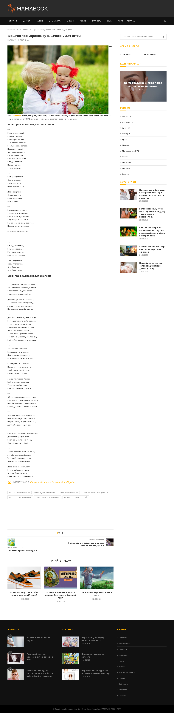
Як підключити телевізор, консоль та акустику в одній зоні (152, 249)
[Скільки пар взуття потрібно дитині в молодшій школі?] (24, 578)
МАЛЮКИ (40, 21)
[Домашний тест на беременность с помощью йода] (15, 658)
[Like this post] (59, 533)
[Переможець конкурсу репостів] (70, 658)
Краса (124, 139)
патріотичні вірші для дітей (75, 497)
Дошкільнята (127, 122)
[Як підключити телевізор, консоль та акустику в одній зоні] (128, 250)
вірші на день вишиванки (44, 493)
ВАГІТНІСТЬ (96, 21)
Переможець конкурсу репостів (92, 655)
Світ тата (126, 168)
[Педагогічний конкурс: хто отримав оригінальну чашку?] (70, 674)
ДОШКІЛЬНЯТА (55, 21)
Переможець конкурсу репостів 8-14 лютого (92, 639)
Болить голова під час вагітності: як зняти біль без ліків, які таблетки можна (41, 673)
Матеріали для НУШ (130, 151)
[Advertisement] (114, 8)
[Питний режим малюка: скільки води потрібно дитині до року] (128, 267)
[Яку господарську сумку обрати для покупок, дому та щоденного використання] (128, 213)
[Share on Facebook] (62, 533)
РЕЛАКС (83, 21)
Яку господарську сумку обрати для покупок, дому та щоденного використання (152, 213)
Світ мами (126, 162)
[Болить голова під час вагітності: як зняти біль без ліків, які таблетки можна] (15, 674)
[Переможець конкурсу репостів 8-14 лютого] (70, 642)
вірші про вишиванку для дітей (95, 493)
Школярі (24, 29)
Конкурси (126, 133)
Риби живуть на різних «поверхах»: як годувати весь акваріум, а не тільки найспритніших (152, 232)
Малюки (125, 145)
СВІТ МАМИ (12, 21)
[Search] (165, 21)
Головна (11, 29)
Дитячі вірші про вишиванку (48, 497)
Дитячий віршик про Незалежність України (52, 482)
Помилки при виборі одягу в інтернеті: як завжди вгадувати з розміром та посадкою (152, 194)
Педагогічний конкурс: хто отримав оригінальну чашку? (95, 672)
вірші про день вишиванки (20, 497)
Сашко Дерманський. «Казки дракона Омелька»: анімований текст (60, 595)
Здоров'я (126, 128)
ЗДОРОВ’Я (26, 21)
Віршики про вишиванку (19, 493)
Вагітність (126, 116)
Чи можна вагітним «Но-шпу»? (39, 639)
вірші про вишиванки (69, 493)
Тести (120, 21)
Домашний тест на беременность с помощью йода (40, 657)
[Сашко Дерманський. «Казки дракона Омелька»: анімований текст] (60, 578)
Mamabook (16, 115)
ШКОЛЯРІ (70, 21)
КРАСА (109, 21)
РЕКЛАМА (131, 21)
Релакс (125, 156)
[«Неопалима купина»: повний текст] (97, 578)
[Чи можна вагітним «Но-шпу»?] (15, 642)
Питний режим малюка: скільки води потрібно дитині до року (151, 266)
